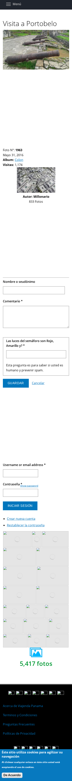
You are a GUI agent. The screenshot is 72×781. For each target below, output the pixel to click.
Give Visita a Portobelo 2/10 (7, 145)
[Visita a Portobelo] (36, 68)
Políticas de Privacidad (19, 733)
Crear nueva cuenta (21, 519)
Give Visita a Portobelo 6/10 (20, 145)
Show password (29, 485)
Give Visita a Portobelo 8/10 (27, 145)
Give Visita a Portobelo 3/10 (11, 145)
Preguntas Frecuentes (19, 724)
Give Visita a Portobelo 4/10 (14, 145)
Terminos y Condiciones (20, 715)
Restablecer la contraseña (26, 525)
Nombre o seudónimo (19, 282)
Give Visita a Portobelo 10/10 (34, 145)
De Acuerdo (12, 775)
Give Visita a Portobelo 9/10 (30, 145)
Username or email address (24, 465)
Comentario (13, 301)
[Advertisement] (36, 107)
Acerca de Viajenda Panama (23, 706)
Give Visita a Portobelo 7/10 (24, 145)
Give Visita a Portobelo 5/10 (17, 145)
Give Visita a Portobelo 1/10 (4, 145)
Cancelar (38, 383)
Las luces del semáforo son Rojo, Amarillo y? (30, 343)
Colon (19, 160)
